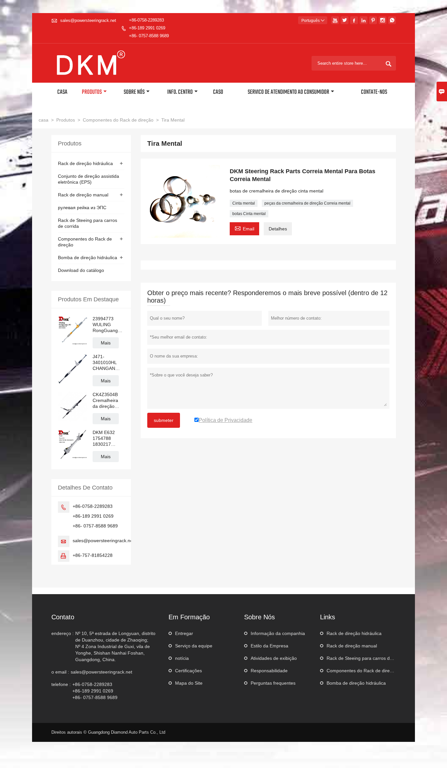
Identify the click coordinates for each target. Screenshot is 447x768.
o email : (60, 672)
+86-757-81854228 (93, 555)
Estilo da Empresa (269, 645)
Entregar (184, 633)
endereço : (62, 633)
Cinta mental (243, 203)
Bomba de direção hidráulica (87, 257)
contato (62, 617)
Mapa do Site (189, 683)
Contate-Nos (374, 92)
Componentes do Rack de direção (118, 120)
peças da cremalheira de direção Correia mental (307, 203)
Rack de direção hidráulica (85, 163)
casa (43, 120)
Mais (106, 342)
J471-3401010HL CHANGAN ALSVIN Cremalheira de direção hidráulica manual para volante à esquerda (106, 362)
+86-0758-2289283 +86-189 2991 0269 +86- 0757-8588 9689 (149, 28)
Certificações (188, 670)
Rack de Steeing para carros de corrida (367, 658)
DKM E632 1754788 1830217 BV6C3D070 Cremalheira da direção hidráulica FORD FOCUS (108, 438)
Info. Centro (180, 92)
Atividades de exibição (274, 658)
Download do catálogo (81, 270)
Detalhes (278, 228)
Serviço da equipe (193, 645)
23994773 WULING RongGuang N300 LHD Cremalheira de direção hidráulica (105, 324)
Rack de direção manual (83, 194)
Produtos (92, 92)
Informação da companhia (278, 633)
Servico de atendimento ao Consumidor (288, 92)
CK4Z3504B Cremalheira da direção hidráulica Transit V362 (106, 400)
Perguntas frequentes (273, 683)
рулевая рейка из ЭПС (82, 207)
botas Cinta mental (249, 213)
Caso (218, 92)
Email (244, 228)
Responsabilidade (269, 670)
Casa (62, 92)
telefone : (61, 684)
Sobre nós (134, 92)
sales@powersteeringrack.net (88, 20)
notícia (182, 658)
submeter (163, 420)
